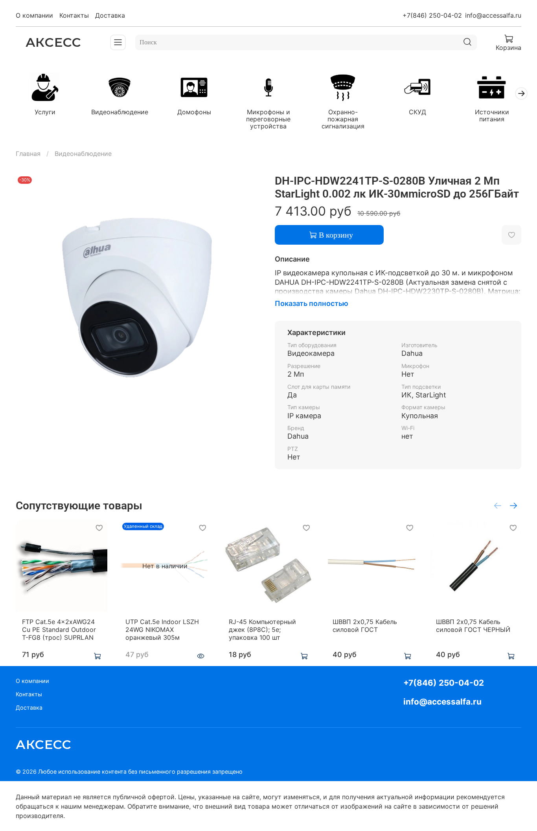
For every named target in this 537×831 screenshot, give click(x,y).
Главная (28, 153)
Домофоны (194, 112)
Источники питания (492, 115)
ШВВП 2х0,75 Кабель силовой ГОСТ (365, 625)
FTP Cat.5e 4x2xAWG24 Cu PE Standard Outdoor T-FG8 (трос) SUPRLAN (59, 629)
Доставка (110, 15)
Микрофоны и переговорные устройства (268, 119)
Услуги (45, 112)
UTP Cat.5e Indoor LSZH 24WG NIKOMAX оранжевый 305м (162, 629)
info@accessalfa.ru (493, 15)
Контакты (74, 15)
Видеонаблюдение (119, 112)
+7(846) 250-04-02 (432, 15)
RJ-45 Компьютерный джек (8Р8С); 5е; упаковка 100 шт (262, 629)
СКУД (417, 112)
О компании (34, 15)
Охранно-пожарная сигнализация (343, 119)
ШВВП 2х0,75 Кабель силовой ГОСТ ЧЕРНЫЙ (473, 625)
